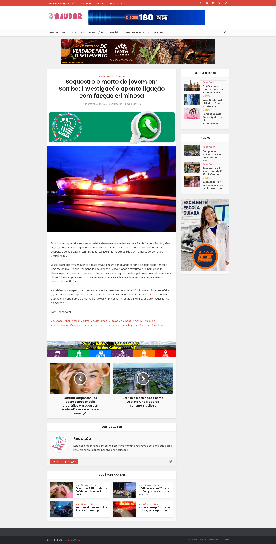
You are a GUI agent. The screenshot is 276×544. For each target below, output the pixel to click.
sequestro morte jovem (124, 325)
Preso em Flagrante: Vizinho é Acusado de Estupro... (92, 509)
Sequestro (77, 325)
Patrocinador (214, 539)
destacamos (100, 321)
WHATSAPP (100, 3)
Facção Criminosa (120, 321)
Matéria (114, 32)
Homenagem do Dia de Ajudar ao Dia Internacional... (212, 118)
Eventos (158, 32)
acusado (58, 321)
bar (68, 321)
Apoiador (192, 539)
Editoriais (77, 32)
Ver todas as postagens (64, 461)
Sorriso (120, 76)
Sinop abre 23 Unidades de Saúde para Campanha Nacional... (91, 491)
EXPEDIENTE (87, 3)
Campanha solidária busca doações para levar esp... (212, 155)
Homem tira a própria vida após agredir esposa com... (155, 509)
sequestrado (60, 325)
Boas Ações (96, 32)
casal (77, 321)
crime (86, 321)
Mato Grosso (57, 32)
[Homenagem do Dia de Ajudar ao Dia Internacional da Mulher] (193, 113)
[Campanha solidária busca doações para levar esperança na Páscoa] (193, 150)
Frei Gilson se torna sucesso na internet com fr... (213, 89)
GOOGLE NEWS (114, 3)
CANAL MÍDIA (73, 539)
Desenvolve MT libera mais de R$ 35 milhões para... (213, 171)
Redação (117, 103)
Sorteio (225, 539)
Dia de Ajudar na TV (137, 32)
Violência (159, 325)
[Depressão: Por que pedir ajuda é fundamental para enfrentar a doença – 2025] (193, 181)
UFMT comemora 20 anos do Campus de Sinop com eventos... (154, 491)
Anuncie (202, 539)
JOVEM (138, 321)
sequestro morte (97, 325)
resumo (150, 321)
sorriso (146, 325)
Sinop (93, 484)
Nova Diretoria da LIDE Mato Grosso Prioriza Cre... (213, 103)
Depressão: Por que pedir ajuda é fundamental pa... (213, 185)
